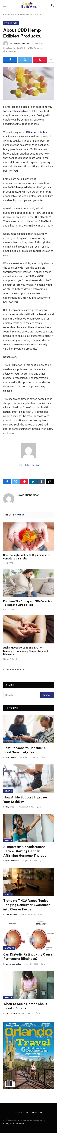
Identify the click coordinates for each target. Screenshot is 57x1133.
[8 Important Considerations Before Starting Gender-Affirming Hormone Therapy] (28, 828)
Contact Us (21, 1112)
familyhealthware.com (13, 1123)
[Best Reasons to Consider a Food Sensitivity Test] (28, 729)
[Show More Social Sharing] (51, 60)
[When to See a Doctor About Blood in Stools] (28, 985)
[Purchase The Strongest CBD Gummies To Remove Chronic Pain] (28, 583)
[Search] (52, 5)
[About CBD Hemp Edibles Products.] (28, 83)
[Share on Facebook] (10, 60)
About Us (37, 1112)
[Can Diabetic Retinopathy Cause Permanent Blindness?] (28, 936)
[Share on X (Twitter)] (25, 60)
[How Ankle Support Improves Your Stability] (28, 778)
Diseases (9, 948)
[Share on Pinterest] (40, 60)
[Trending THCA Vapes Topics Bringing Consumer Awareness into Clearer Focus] (28, 882)
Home (6, 14)
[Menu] (5, 5)
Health (8, 791)
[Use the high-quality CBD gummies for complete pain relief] (28, 536)
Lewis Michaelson (21, 43)
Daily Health (10, 23)
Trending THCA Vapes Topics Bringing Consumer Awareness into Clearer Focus (26, 905)
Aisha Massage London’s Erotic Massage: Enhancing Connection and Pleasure (25, 651)
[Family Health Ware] (28, 5)
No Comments (37, 48)
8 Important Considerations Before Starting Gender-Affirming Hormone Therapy (24, 851)
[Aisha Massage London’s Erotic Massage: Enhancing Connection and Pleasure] (28, 629)
